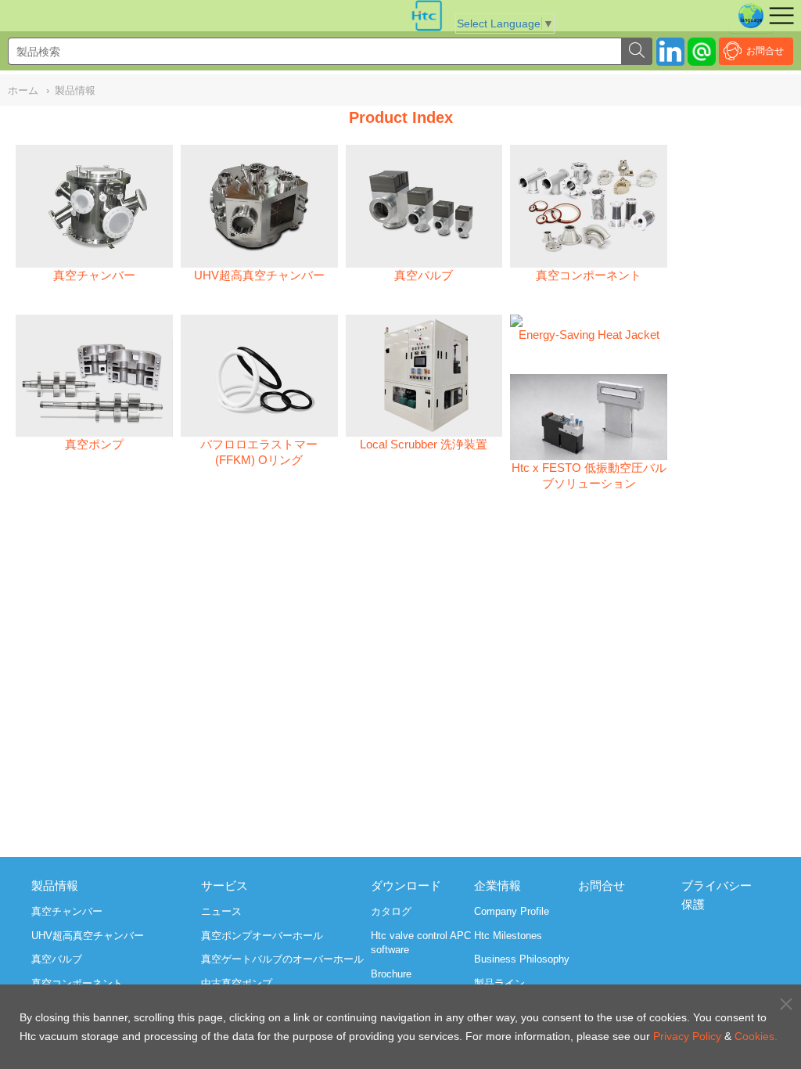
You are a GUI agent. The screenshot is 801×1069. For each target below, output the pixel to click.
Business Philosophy (521, 959)
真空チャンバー (66, 911)
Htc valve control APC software (421, 943)
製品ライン (499, 983)
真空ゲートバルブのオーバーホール (282, 959)
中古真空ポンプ (236, 983)
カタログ (391, 911)
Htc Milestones (508, 935)
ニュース (221, 911)
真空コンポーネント (77, 983)
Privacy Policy (687, 1036)
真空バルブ (56, 959)
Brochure (391, 974)
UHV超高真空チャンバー (87, 935)
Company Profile (511, 911)
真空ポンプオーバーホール (262, 935)
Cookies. (756, 1036)
